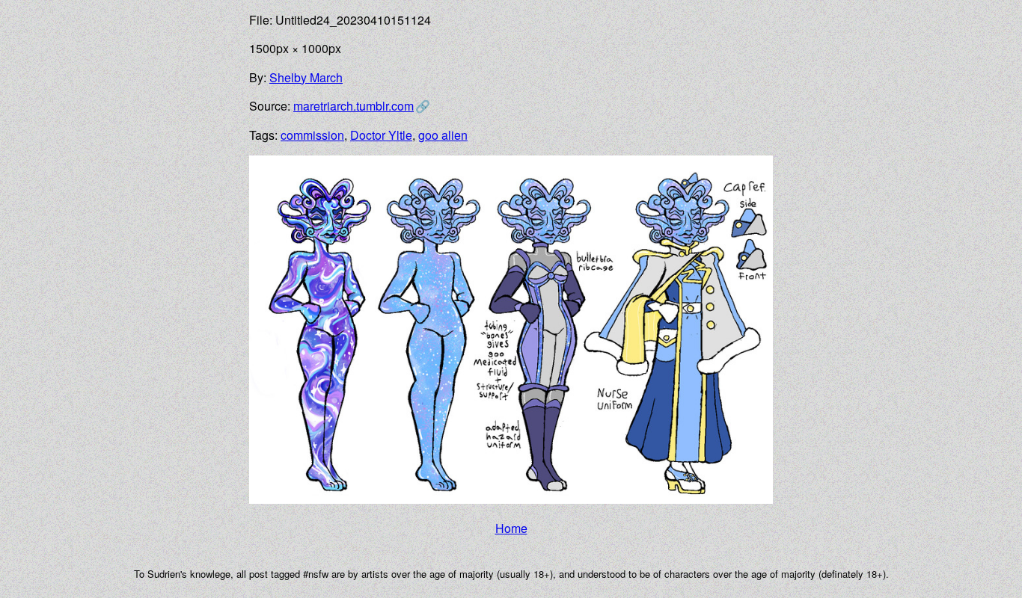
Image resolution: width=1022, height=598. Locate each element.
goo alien (443, 135)
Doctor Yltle (381, 135)
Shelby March (306, 77)
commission (312, 135)
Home (511, 528)
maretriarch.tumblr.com (353, 105)
